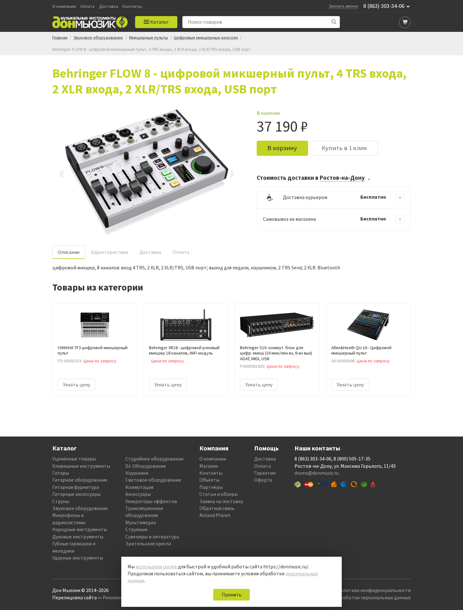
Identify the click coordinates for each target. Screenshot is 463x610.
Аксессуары (138, 494)
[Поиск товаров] (334, 22)
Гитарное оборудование (79, 480)
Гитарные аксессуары (76, 494)
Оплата (87, 6)
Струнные (136, 529)
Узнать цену (76, 384)
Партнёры (211, 487)
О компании (64, 6)
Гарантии (265, 473)
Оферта (263, 480)
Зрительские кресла (148, 543)
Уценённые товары (74, 458)
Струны (60, 501)
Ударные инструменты (77, 557)
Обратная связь (217, 508)
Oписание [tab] (69, 252)
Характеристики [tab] (109, 252)
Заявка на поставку (221, 501)
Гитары (60, 473)
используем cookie (156, 566)
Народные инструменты (79, 529)
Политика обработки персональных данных (361, 597)
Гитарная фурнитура (75, 487)
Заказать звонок (343, 6)
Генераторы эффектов (151, 501)
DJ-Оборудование (145, 466)
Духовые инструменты (77, 536)
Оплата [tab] (181, 252)
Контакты (132, 6)
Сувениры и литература (152, 536)
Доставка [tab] (150, 252)
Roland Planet (215, 515)
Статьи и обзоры (218, 494)
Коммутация (139, 487)
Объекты (209, 480)
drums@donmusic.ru (316, 473)
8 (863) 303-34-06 (383, 6)
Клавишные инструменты (81, 466)
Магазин (208, 466)
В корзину (282, 148)
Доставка (108, 6)
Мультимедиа (140, 522)
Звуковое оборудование (80, 508)
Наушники (136, 473)
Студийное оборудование (154, 458)
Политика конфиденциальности (374, 590)
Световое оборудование (153, 480)
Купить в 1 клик (344, 148)
